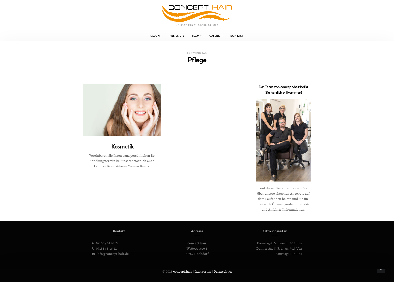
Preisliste (177, 36)
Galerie (215, 36)
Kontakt (237, 36)
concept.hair (182, 271)
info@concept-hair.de (113, 254)
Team (195, 36)
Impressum (203, 271)
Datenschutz (223, 271)
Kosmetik (122, 146)
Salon (155, 36)
